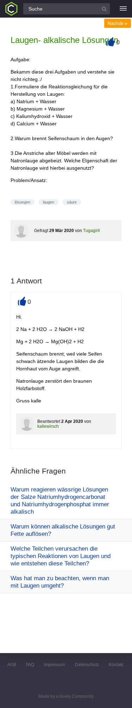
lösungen (22, 202)
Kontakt (116, 664)
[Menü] (123, 8)
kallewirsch (48, 426)
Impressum (54, 664)
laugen (48, 202)
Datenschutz (87, 664)
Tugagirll (91, 230)
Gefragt (41, 230)
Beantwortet (48, 421)
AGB (11, 664)
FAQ (30, 664)
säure (72, 202)
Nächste (117, 23)
